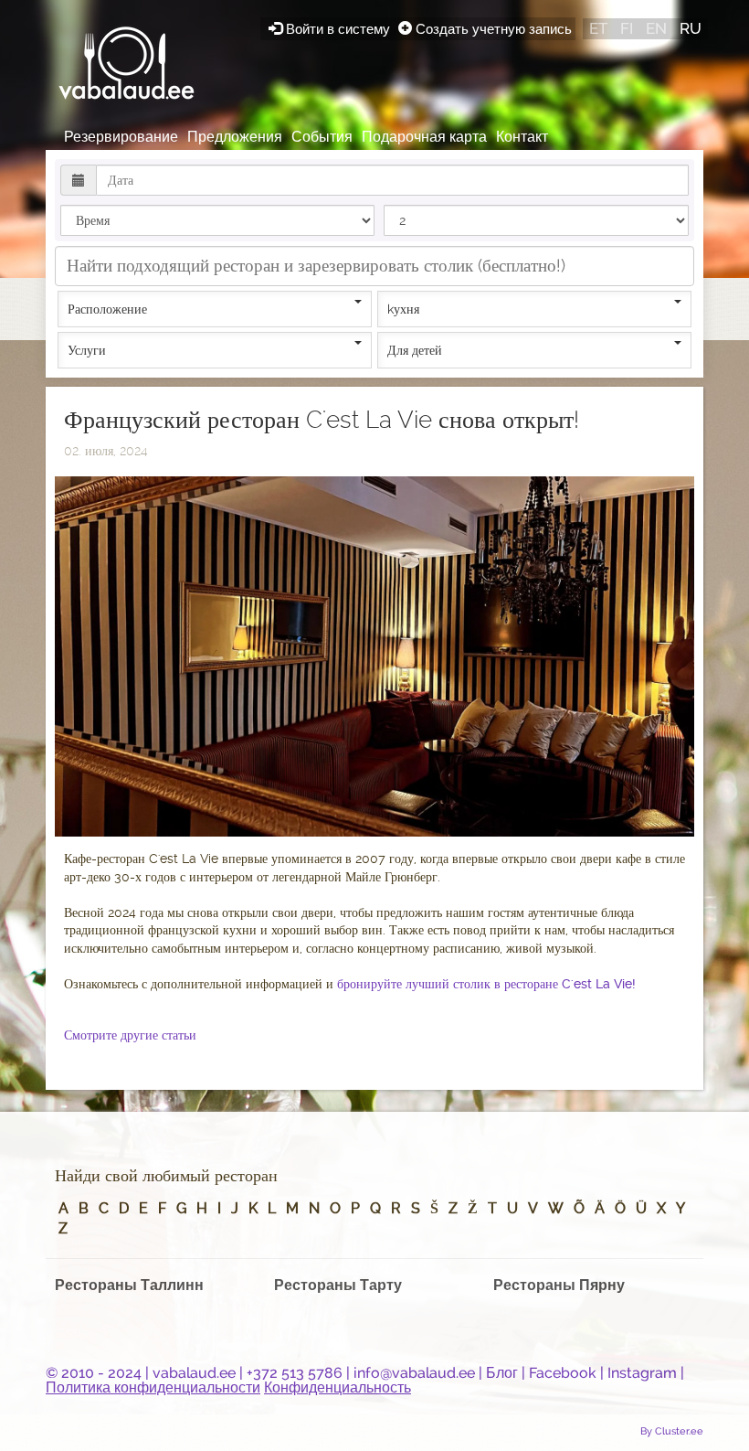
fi (626, 28)
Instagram (642, 1373)
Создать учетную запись (492, 29)
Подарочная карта (424, 136)
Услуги (87, 350)
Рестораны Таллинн (129, 1285)
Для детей (414, 350)
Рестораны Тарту (338, 1285)
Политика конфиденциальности (153, 1387)
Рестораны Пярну (559, 1285)
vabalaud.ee (194, 1373)
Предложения (234, 136)
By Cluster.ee (671, 1430)
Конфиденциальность (337, 1387)
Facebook (562, 1373)
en (656, 28)
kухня (403, 309)
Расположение (107, 309)
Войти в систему (338, 29)
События (322, 136)
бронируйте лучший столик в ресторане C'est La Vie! (486, 983)
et (598, 28)
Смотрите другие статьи (130, 1035)
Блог (502, 1373)
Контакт (522, 136)
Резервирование (121, 136)
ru (691, 28)
